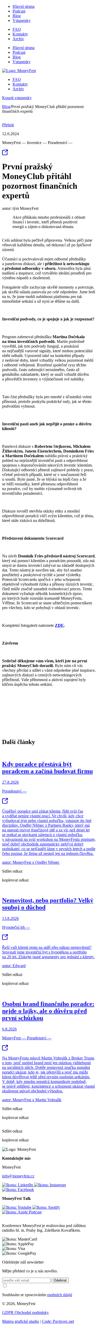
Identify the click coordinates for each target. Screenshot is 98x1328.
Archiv (18, 39)
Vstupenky (22, 20)
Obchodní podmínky (32, 1312)
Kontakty (20, 34)
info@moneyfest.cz (18, 1176)
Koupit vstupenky (17, 98)
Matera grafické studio (20, 1321)
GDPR (8, 1312)
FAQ (17, 29)
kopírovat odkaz (15, 880)
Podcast (19, 11)
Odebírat (60, 1280)
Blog (17, 16)
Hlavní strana (23, 6)
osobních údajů (59, 1295)
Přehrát (8, 125)
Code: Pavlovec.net (58, 1321)
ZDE (59, 625)
